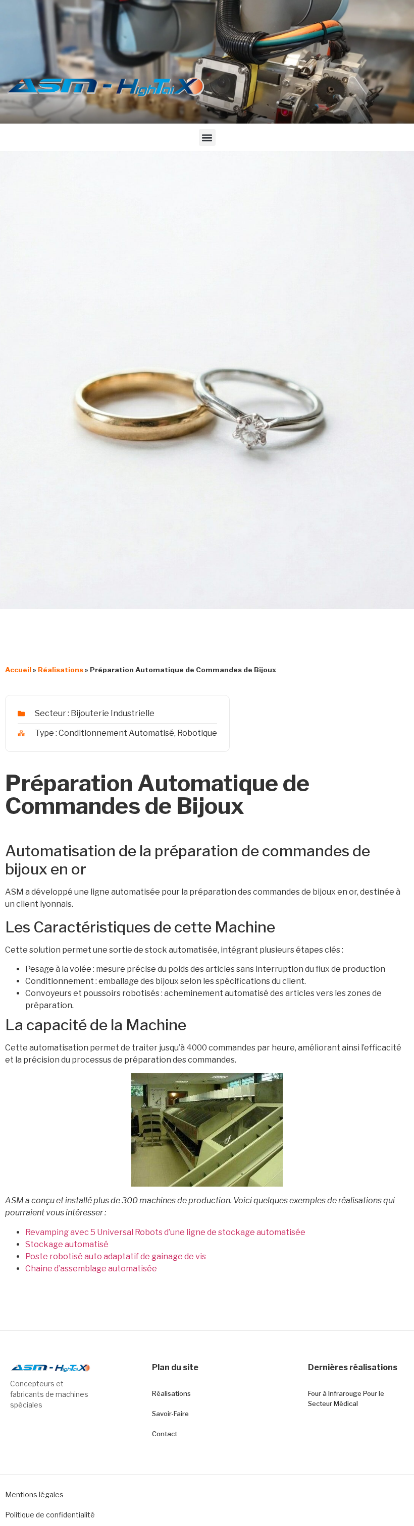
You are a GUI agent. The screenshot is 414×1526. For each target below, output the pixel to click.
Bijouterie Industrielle (112, 713)
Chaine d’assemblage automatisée (91, 1268)
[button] (207, 137)
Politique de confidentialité (50, 1514)
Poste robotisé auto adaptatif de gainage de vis (115, 1256)
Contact (164, 1434)
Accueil (18, 670)
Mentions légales (34, 1494)
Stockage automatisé (67, 1244)
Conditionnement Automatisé (116, 733)
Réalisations (60, 670)
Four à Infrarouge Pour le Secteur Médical (346, 1398)
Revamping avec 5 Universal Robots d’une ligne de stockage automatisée (165, 1232)
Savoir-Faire (170, 1414)
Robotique (197, 733)
